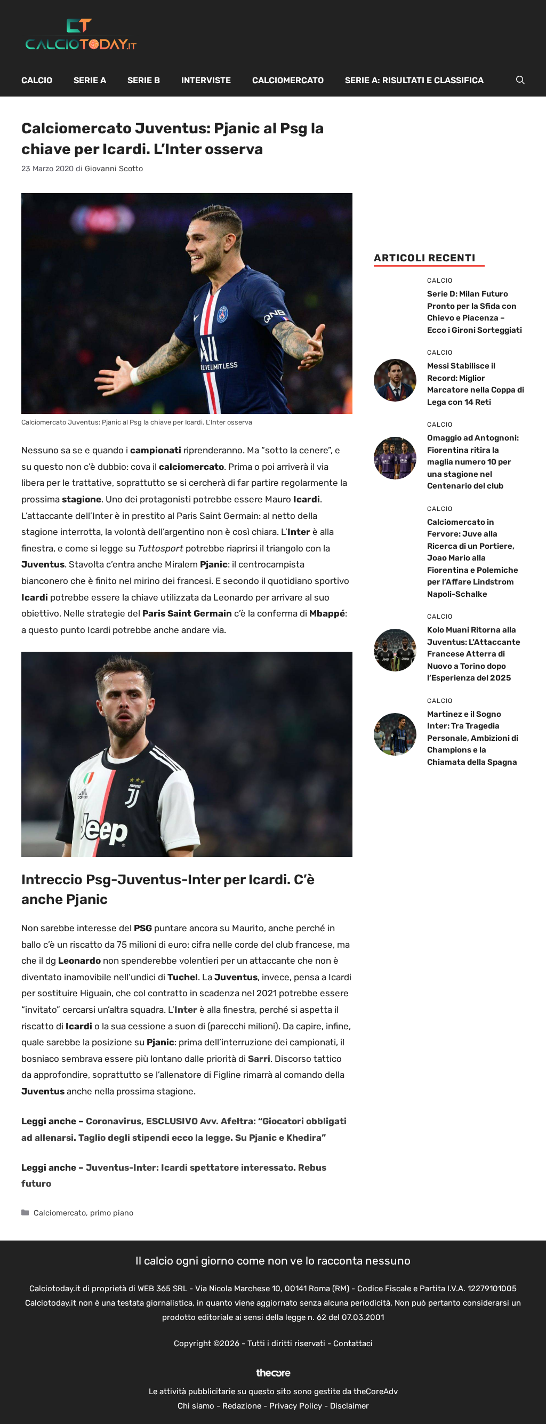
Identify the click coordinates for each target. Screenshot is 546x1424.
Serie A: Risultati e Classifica (414, 80)
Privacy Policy (295, 1406)
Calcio (36, 80)
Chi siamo (196, 1406)
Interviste (206, 80)
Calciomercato (288, 80)
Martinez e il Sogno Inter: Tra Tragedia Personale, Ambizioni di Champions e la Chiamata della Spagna (472, 738)
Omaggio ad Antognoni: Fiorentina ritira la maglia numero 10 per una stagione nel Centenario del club (473, 462)
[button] (520, 81)
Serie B (143, 80)
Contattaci (353, 1343)
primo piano (111, 1213)
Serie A (90, 80)
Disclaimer (349, 1406)
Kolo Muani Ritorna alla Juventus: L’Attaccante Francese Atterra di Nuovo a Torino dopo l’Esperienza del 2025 (473, 654)
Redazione (241, 1406)
